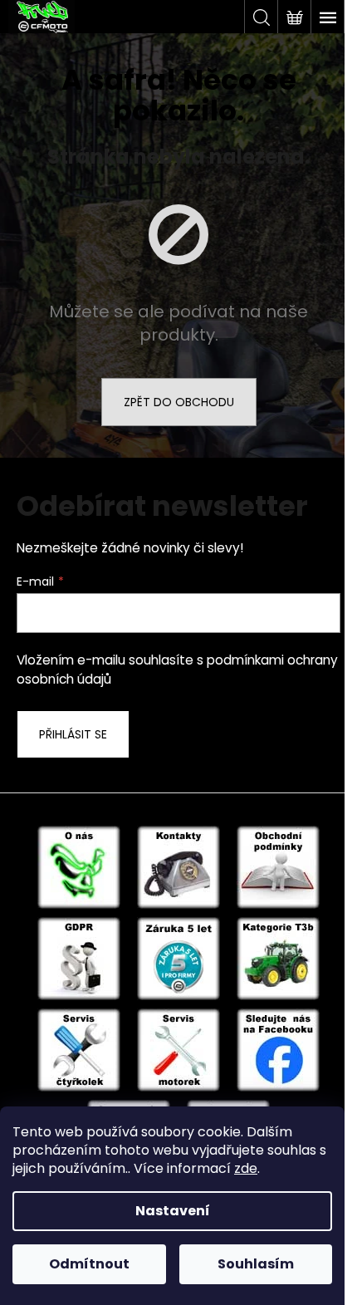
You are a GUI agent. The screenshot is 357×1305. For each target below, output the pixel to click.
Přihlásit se (73, 734)
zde (245, 1168)
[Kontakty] (178, 866)
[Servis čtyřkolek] (78, 1049)
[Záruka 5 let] (178, 957)
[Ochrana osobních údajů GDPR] (78, 957)
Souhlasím (256, 1263)
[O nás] (78, 866)
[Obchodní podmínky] (278, 866)
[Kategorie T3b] (278, 957)
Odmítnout (89, 1263)
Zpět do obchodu (179, 402)
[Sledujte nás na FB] (278, 1049)
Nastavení (172, 1210)
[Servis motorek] (178, 1049)
